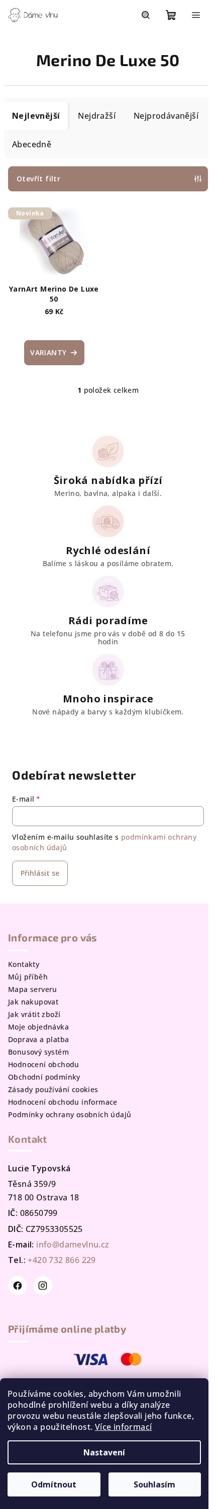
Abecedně (31, 144)
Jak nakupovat (33, 1002)
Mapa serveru (32, 989)
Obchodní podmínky (44, 1077)
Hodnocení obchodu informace (63, 1102)
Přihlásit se (40, 873)
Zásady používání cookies (53, 1089)
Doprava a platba (38, 1039)
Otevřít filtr (38, 178)
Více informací (123, 1426)
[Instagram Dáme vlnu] (42, 1285)
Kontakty (23, 964)
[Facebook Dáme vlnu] (17, 1285)
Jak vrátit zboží (34, 1014)
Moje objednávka (38, 1027)
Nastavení (104, 1452)
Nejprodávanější (166, 115)
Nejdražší (97, 115)
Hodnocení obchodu (43, 1064)
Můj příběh (28, 976)
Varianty (48, 352)
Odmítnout (53, 1484)
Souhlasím (154, 1484)
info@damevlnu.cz (72, 1244)
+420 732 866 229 (61, 1260)
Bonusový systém (38, 1052)
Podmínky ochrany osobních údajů (69, 1114)
